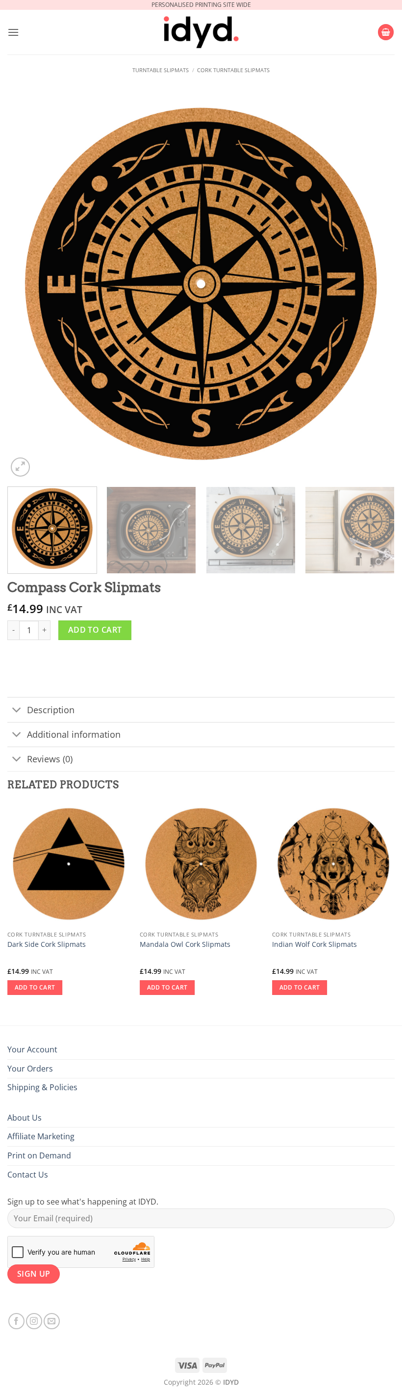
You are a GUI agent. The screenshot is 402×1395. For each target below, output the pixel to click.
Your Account (32, 1049)
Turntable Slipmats (160, 70)
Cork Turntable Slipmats (233, 70)
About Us (24, 1117)
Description (51, 710)
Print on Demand (39, 1155)
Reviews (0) (50, 759)
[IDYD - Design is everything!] (201, 32)
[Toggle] (16, 710)
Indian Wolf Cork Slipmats (314, 944)
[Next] (374, 285)
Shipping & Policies (42, 1087)
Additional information (74, 734)
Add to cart (95, 629)
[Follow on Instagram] (34, 1321)
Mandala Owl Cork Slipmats (185, 944)
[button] (13, 32)
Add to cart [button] (35, 987)
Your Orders (30, 1068)
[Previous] (27, 285)
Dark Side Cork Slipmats (46, 944)
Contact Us (27, 1174)
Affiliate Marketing (41, 1136)
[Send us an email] (52, 1321)
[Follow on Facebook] (16, 1321)
